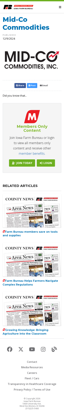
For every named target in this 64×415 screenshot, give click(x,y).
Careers (32, 373)
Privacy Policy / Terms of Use (32, 389)
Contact (32, 362)
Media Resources (32, 367)
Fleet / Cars (32, 378)
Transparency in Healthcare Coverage (32, 384)
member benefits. (32, 153)
